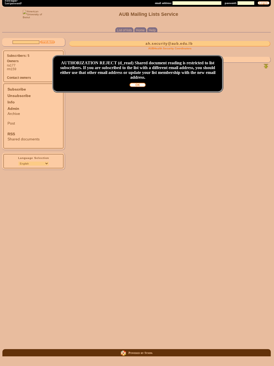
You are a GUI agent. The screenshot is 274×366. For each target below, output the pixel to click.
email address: (163, 3)
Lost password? (13, 3)
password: (231, 3)
